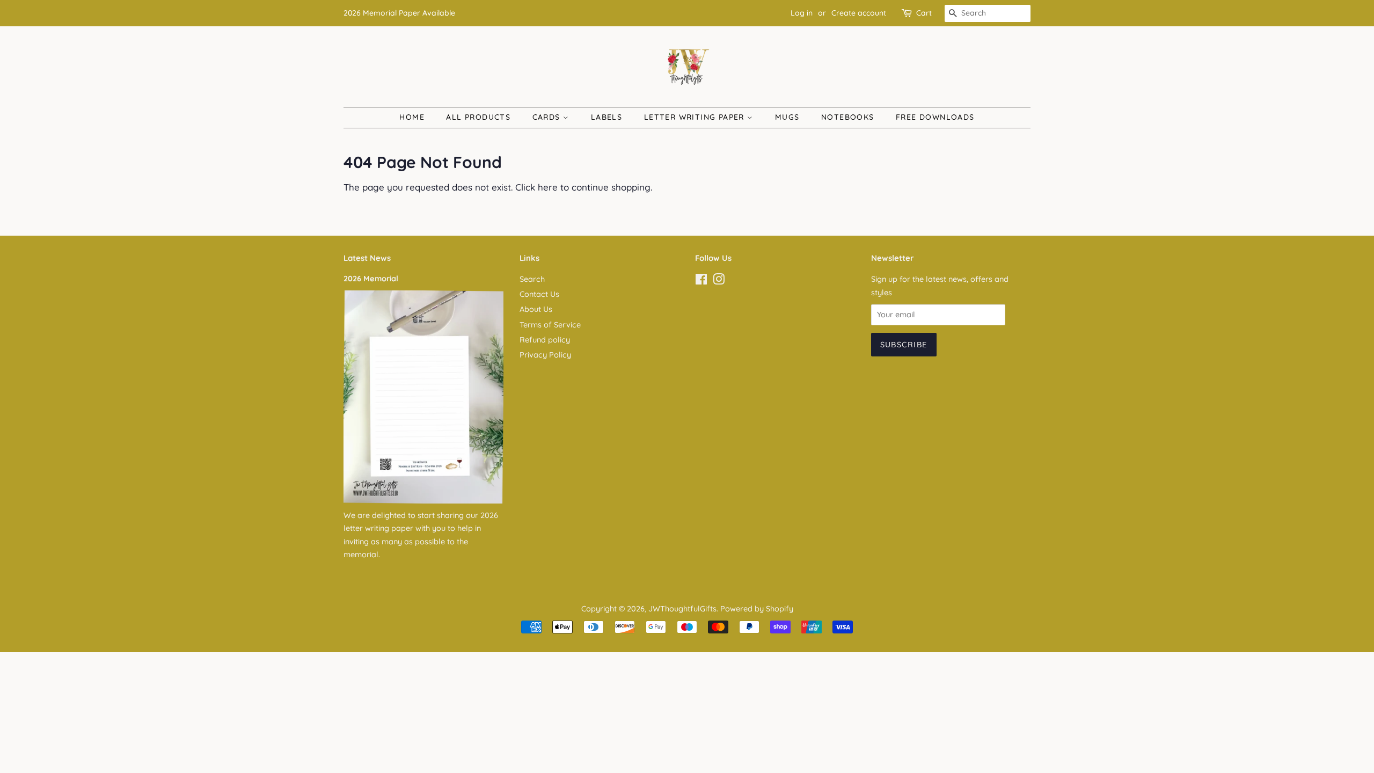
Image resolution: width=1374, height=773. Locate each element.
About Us (536, 309)
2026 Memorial (371, 278)
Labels (606, 117)
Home (412, 117)
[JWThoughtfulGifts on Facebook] (701, 281)
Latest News (367, 258)
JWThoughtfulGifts (682, 609)
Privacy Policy (545, 355)
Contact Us (539, 294)
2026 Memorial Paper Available (399, 13)
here (548, 187)
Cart (924, 13)
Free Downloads (935, 117)
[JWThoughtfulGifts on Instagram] (719, 281)
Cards (547, 117)
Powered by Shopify (756, 609)
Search (532, 279)
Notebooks (847, 117)
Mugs (787, 117)
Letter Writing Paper (695, 117)
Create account (858, 13)
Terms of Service (550, 325)
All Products (478, 117)
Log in (802, 13)
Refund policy (545, 340)
